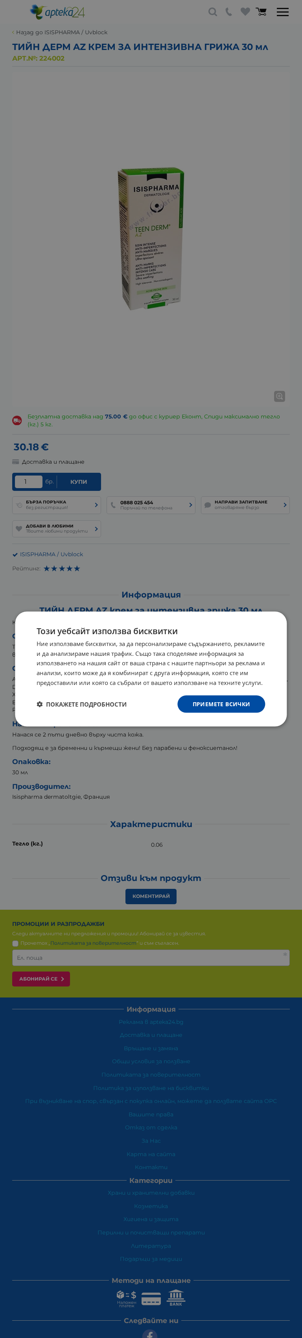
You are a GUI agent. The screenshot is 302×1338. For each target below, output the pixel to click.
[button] (82, 704)
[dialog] (151, 669)
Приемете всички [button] (221, 703)
